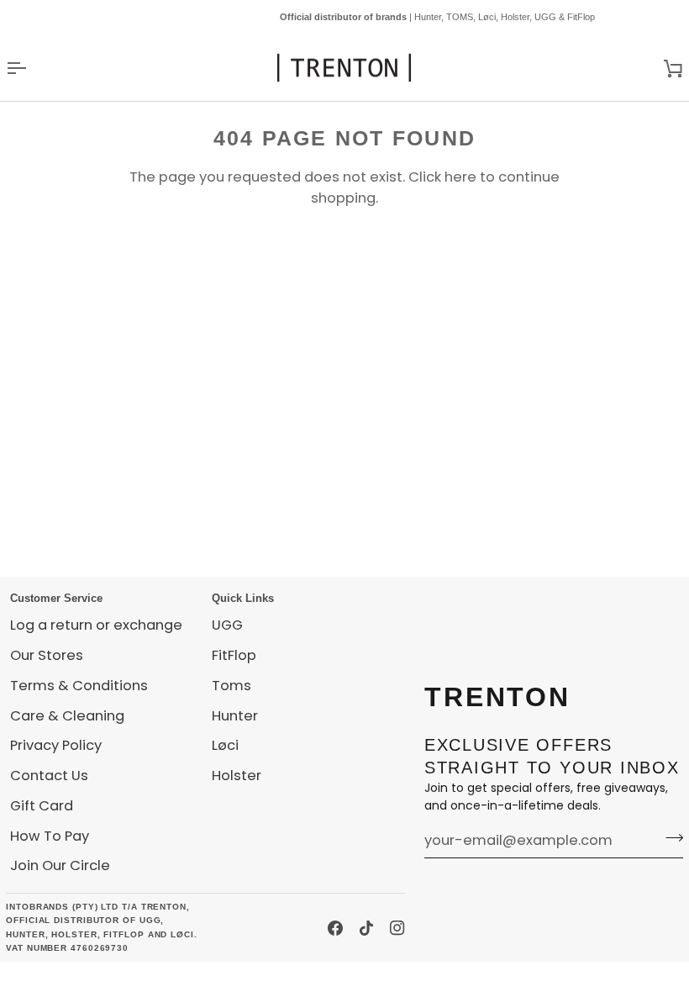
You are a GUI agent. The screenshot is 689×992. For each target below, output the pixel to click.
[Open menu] (31, 68)
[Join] (669, 838)
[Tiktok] (366, 928)
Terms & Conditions (79, 685)
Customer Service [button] (56, 598)
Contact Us (49, 775)
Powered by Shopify (138, 976)
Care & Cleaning (67, 716)
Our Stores (46, 655)
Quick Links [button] (243, 598)
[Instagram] (397, 928)
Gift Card (41, 805)
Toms (231, 685)
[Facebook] (335, 928)
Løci (225, 745)
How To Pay (49, 836)
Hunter (235, 716)
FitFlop (234, 655)
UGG (227, 625)
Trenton (36, 976)
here (460, 177)
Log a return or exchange (96, 625)
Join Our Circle (60, 865)
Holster (236, 775)
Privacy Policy (56, 745)
